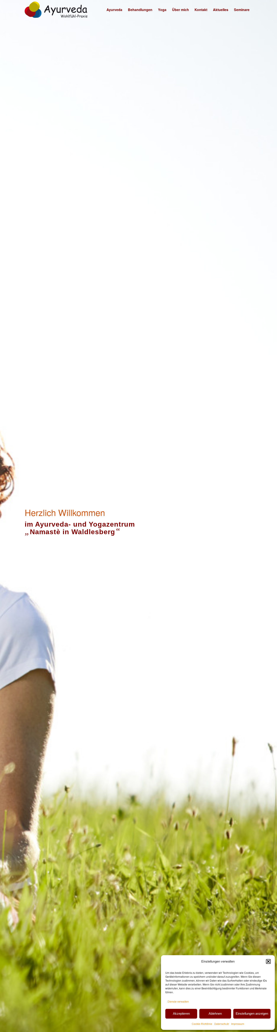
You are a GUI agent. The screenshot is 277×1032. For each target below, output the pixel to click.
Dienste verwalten (178, 1001)
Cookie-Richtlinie (202, 1024)
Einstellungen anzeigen (252, 1013)
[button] (268, 961)
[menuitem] (114, 9)
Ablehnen (215, 1013)
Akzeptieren (181, 1013)
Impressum (237, 1024)
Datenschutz (221, 1024)
